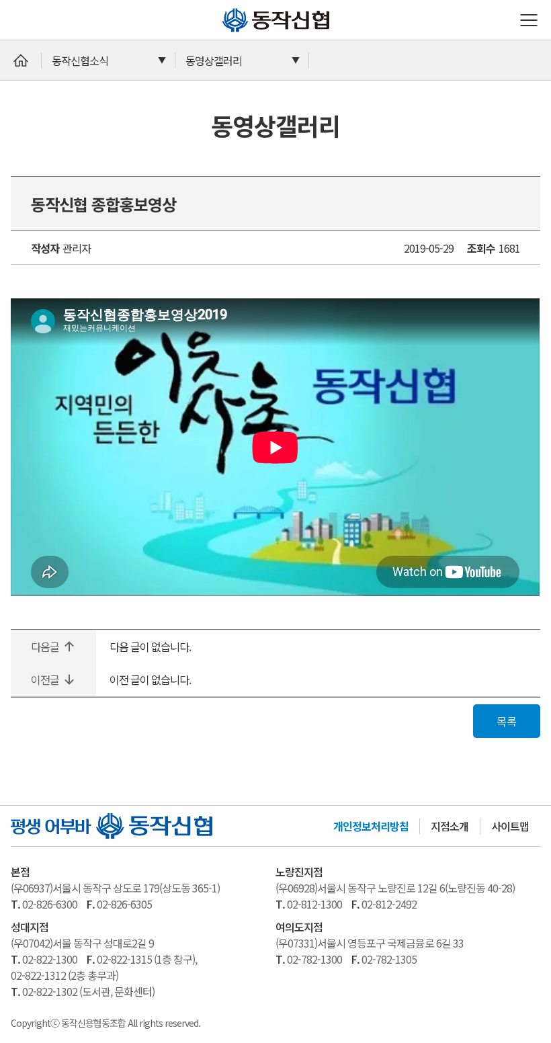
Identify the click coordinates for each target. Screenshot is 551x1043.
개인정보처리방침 (371, 826)
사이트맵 (510, 826)
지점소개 (449, 826)
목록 (507, 721)
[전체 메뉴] (529, 20)
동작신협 (227, 8)
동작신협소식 (80, 60)
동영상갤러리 (213, 60)
